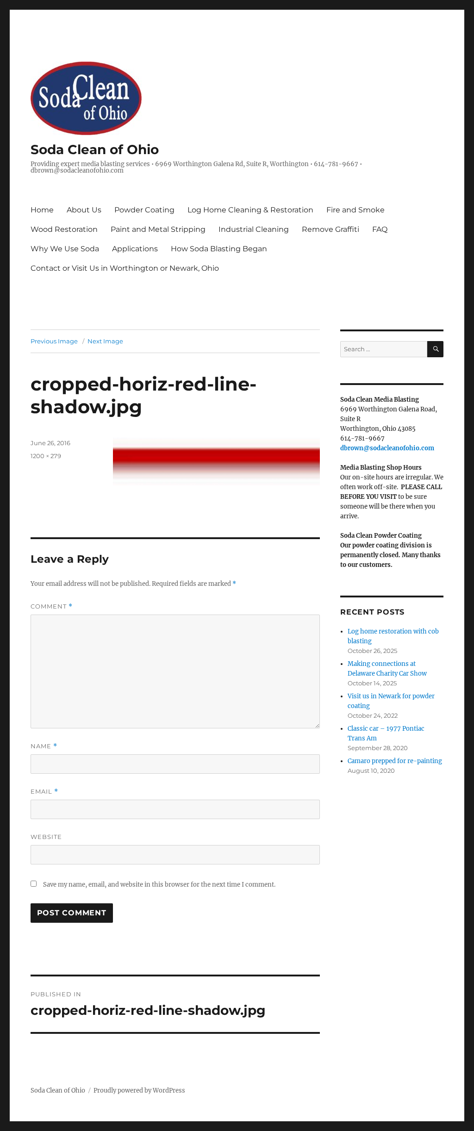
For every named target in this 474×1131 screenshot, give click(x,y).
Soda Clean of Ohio (95, 149)
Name (44, 746)
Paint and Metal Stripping (158, 229)
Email (44, 791)
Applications (135, 248)
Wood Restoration (64, 229)
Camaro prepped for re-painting (395, 761)
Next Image (105, 341)
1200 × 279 (46, 456)
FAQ (379, 229)
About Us (84, 209)
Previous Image (54, 341)
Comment (52, 606)
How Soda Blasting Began (219, 248)
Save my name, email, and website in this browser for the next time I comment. (159, 885)
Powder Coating (144, 209)
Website (46, 836)
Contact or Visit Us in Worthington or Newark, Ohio (125, 268)
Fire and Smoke (355, 209)
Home (42, 209)
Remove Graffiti (330, 229)
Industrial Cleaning (253, 229)
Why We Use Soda (65, 248)
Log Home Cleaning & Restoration (250, 209)
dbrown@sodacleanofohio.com (387, 448)
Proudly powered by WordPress (139, 1090)
